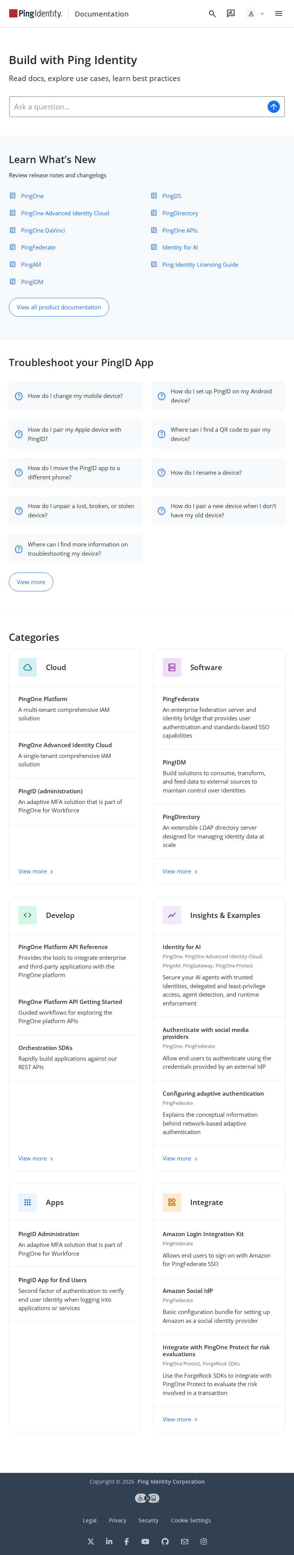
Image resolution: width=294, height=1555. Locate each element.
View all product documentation (59, 307)
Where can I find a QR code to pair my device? (221, 434)
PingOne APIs (180, 230)
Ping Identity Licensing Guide (200, 264)
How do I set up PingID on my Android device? (221, 395)
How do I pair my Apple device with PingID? (74, 434)
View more (31, 582)
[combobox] (136, 106)
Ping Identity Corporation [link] (171, 1481)
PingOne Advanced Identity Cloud (65, 213)
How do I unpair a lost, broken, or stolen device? (81, 510)
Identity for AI (180, 247)
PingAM (31, 264)
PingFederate (38, 247)
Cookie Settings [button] (191, 1520)
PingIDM (32, 282)
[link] (35, 13)
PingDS (171, 196)
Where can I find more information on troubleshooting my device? (78, 548)
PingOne (32, 196)
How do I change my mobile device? (75, 395)
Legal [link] (89, 1520)
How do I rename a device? (206, 472)
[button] (255, 14)
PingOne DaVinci (43, 230)
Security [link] (148, 1520)
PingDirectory (180, 213)
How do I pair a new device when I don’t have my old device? (223, 510)
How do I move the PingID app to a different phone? (74, 472)
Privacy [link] (117, 1520)
